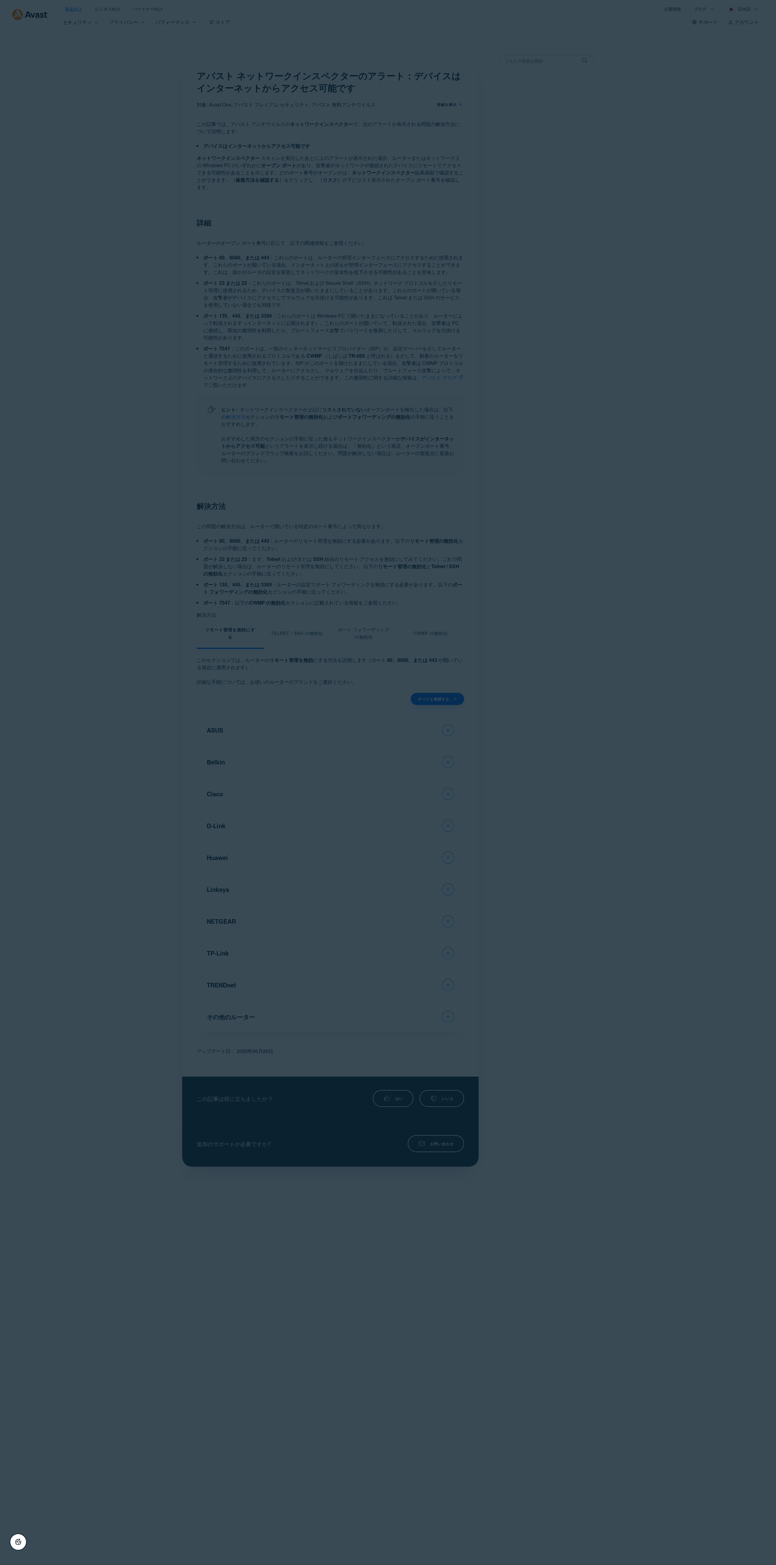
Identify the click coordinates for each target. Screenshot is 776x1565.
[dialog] (388, 782)
